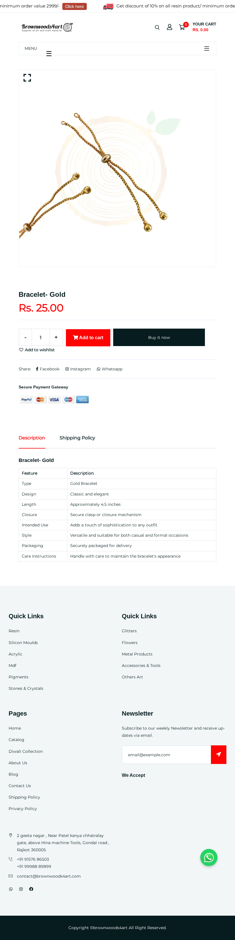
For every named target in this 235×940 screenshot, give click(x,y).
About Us (18, 762)
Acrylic (15, 654)
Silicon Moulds (23, 642)
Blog (13, 774)
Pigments (18, 677)
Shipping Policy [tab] (77, 438)
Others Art (132, 677)
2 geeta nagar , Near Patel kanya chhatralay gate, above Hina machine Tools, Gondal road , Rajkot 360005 (63, 842)
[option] (117, 168)
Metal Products (137, 654)
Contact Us (20, 785)
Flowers (130, 642)
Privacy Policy (23, 808)
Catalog (16, 739)
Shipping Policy (24, 797)
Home (15, 728)
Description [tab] (32, 438)
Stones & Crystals (26, 688)
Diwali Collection (26, 751)
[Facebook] (31, 889)
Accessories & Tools (141, 665)
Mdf (12, 665)
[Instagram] (21, 889)
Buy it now (159, 337)
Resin (14, 630)
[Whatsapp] (11, 889)
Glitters (129, 630)
